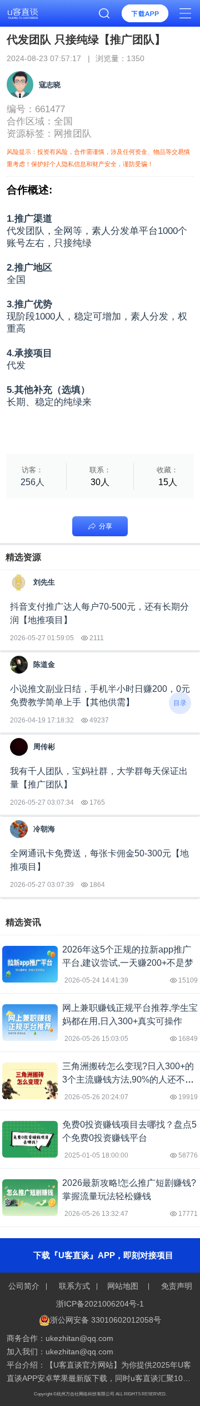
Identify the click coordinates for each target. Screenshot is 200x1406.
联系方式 (74, 1286)
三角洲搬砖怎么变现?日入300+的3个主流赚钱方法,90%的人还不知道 (128, 1079)
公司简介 (25, 1286)
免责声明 (175, 1286)
